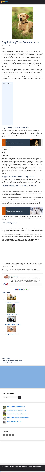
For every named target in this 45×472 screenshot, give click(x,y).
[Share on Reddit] (24, 289)
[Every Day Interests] (4, 2)
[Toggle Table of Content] (10, 124)
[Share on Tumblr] (22, 289)
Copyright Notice (17, 466)
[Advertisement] (7, 103)
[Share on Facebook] (16, 289)
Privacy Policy (24, 466)
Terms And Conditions (32, 466)
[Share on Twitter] (20, 289)
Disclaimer (40, 466)
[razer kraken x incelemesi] (22, 471)
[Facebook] (5, 284)
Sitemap (22, 468)
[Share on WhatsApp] (26, 289)
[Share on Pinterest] (18, 289)
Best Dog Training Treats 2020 (10, 362)
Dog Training (6, 358)
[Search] (19, 397)
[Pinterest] (7, 284)
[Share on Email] (28, 289)
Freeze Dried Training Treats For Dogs (12, 360)
